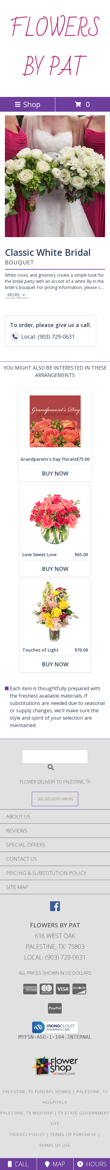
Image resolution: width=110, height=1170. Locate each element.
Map (57, 1164)
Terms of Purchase (73, 1134)
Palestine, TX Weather (26, 1113)
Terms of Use (55, 1145)
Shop (31, 104)
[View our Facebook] (55, 909)
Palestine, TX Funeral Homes (37, 1091)
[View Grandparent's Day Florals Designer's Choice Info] (55, 421)
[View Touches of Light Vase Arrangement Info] (55, 612)
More (13, 295)
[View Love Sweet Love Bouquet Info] (55, 516)
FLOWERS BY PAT (55, 48)
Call (20, 1164)
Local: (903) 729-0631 (55, 957)
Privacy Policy (27, 1134)
